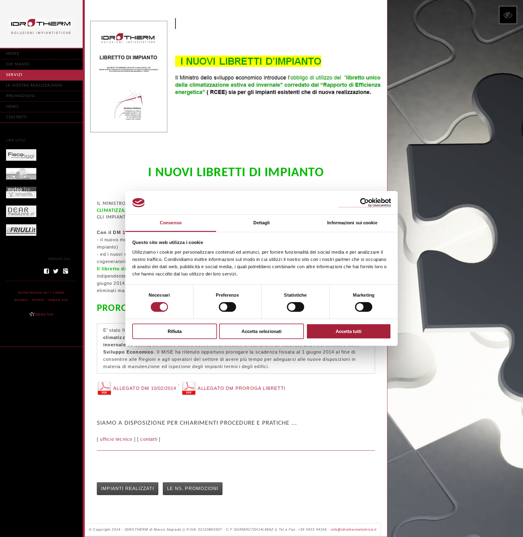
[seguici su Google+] (65, 271)
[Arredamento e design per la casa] (21, 210)
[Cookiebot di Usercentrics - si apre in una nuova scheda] (364, 202)
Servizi (14, 75)
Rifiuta (175, 331)
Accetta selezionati (261, 331)
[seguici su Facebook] (46, 271)
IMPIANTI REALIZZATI (127, 488)
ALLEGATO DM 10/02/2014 (145, 388)
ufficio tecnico (116, 439)
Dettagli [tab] (261, 222)
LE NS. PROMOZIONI (192, 488)
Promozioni (20, 96)
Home (12, 53)
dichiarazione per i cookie (41, 292)
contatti (148, 439)
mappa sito (58, 299)
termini (38, 299)
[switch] (227, 307)
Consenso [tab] (171, 222)
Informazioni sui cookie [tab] (352, 222)
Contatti (16, 117)
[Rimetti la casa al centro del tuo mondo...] (21, 173)
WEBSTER (44, 314)
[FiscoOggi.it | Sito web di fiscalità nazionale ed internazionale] (21, 154)
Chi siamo (18, 64)
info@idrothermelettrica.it (354, 529)
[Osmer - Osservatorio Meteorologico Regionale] (21, 192)
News (12, 106)
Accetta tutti (348, 331)
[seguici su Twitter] (56, 271)
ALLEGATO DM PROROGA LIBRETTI (240, 388)
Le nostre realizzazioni (34, 85)
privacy (21, 299)
